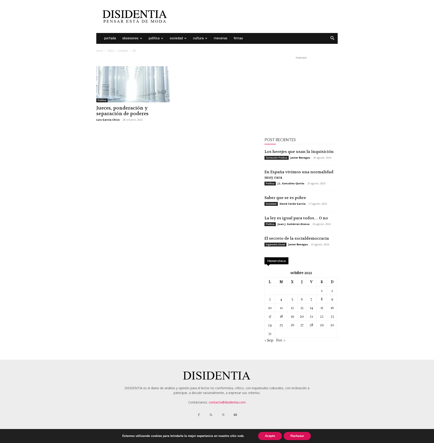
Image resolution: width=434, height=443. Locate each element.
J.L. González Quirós (291, 183)
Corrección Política (276, 157)
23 (332, 316)
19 (292, 316)
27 (301, 324)
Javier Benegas (300, 157)
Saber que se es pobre (285, 197)
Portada (110, 38)
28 (311, 324)
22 (321, 316)
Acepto (270, 436)
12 (292, 307)
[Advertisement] (255, 16)
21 (311, 316)
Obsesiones (130, 38)
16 (332, 307)
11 (281, 307)
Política (154, 38)
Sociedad (176, 38)
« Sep (268, 340)
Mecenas (220, 38)
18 (281, 316)
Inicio (99, 51)
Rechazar (297, 436)
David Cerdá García (293, 203)
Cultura (198, 38)
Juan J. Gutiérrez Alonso (293, 224)
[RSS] (210, 415)
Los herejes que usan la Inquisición (299, 151)
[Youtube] (235, 415)
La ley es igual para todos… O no (296, 218)
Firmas (238, 38)
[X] (223, 415)
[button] (332, 39)
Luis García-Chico (108, 119)
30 (332, 324)
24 (270, 324)
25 (281, 324)
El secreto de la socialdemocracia (296, 238)
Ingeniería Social (275, 244)
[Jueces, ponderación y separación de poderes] (133, 84)
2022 (110, 51)
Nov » (280, 340)
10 (270, 307)
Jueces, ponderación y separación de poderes (122, 111)
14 (311, 307)
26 (292, 324)
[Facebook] (198, 415)
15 (321, 307)
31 (269, 333)
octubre (123, 51)
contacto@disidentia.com (227, 402)
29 (322, 324)
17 (270, 316)
